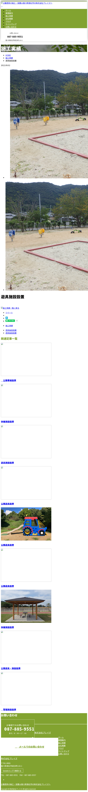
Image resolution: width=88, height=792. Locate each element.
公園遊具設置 (7, 503)
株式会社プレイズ (42, 732)
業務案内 (9, 13)
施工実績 (9, 15)
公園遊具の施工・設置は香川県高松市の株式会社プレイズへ (25, 784)
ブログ (8, 21)
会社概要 (9, 18)
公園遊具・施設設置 (11, 668)
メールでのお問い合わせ (31, 746)
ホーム (8, 10)
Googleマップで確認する (12, 770)
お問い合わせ (11, 26)
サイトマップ (11, 24)
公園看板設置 (8, 380)
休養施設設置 (7, 421)
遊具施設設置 (7, 462)
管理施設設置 (8, 709)
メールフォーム (9, 42)
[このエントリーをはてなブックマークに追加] (7, 318)
